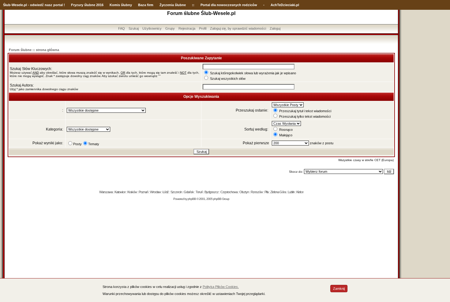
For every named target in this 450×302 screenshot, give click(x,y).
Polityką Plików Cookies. (221, 287)
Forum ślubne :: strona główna (34, 50)
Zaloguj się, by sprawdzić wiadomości (238, 28)
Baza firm (145, 5)
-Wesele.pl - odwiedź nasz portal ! (37, 5)
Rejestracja (186, 28)
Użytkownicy (152, 28)
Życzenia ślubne (172, 5)
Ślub (6, 5)
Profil (202, 28)
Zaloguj (275, 28)
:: (193, 5)
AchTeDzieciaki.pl (285, 5)
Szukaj (134, 28)
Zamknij (339, 288)
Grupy (170, 28)
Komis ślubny (121, 5)
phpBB (192, 199)
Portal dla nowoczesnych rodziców (229, 5)
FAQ (121, 28)
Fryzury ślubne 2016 (87, 5)
